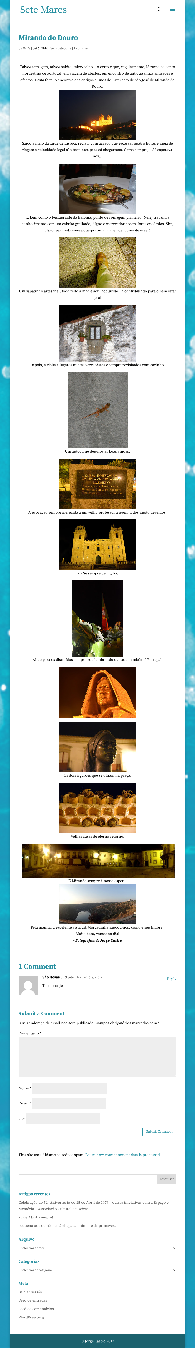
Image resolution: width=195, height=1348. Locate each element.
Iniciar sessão (30, 1292)
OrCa (26, 48)
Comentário (30, 1033)
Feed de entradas (33, 1300)
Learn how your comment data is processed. (123, 1155)
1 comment (82, 48)
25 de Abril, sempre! (36, 1217)
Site (22, 1118)
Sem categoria (60, 48)
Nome (25, 1088)
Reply (171, 978)
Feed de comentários (36, 1309)
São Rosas (51, 977)
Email (25, 1103)
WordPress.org (31, 1317)
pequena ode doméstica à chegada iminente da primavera (67, 1225)
